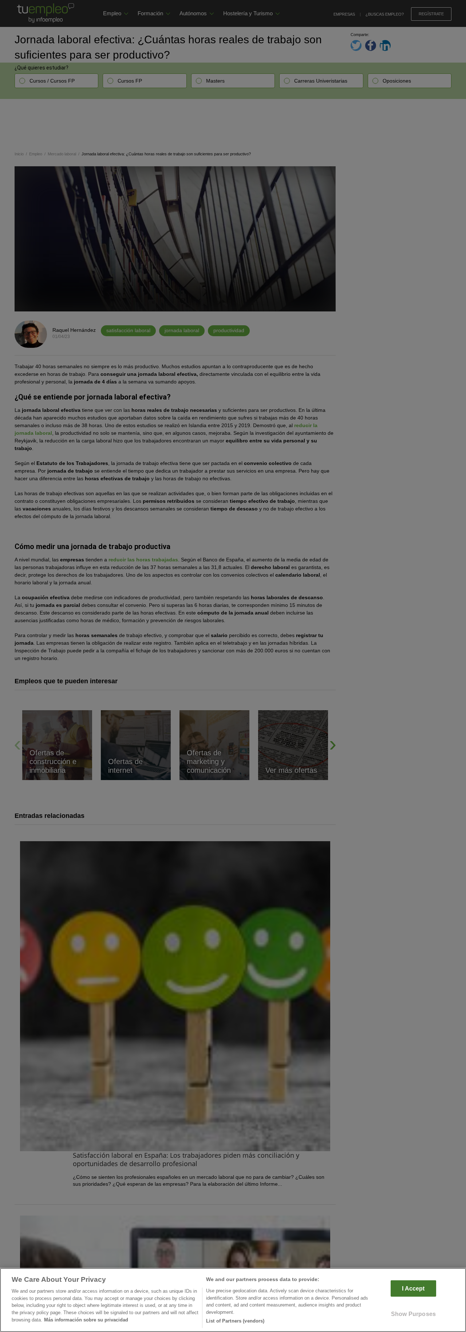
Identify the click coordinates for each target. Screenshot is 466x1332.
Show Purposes (413, 1314)
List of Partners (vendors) (235, 1321)
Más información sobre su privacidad (86, 1320)
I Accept (413, 1288)
